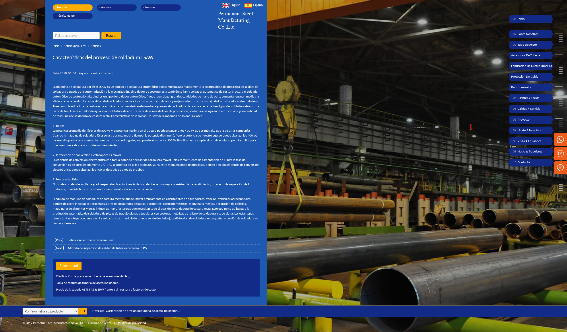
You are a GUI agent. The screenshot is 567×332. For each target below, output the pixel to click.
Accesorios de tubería (525, 55)
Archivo (106, 7)
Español (258, 5)
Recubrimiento (521, 87)
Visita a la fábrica (527, 141)
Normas (150, 7)
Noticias (62, 7)
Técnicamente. (66, 16)
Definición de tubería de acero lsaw (91, 240)
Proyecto (521, 119)
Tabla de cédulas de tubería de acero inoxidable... (88, 283)
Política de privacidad (132, 323)
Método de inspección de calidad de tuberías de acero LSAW (107, 248)
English (235, 5)
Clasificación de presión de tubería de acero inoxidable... (93, 276)
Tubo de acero (525, 45)
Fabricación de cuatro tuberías (531, 66)
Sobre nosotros (525, 34)
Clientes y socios (526, 98)
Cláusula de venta (99, 323)
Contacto (521, 162)
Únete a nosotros (527, 130)
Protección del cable (524, 76)
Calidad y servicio (526, 109)
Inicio (56, 46)
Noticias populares (75, 46)
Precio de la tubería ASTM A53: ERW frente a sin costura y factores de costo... (107, 289)
